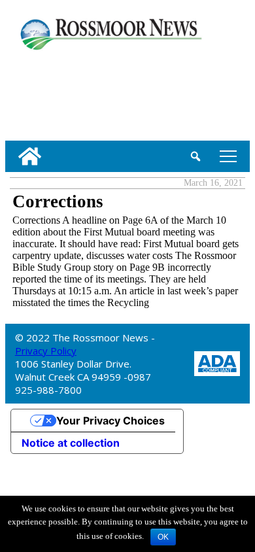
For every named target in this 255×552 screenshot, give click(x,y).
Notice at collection (71, 442)
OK (163, 537)
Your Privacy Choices (110, 420)
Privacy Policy (45, 350)
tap (226, 156)
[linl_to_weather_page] (48, 92)
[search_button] (195, 156)
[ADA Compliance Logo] (217, 362)
